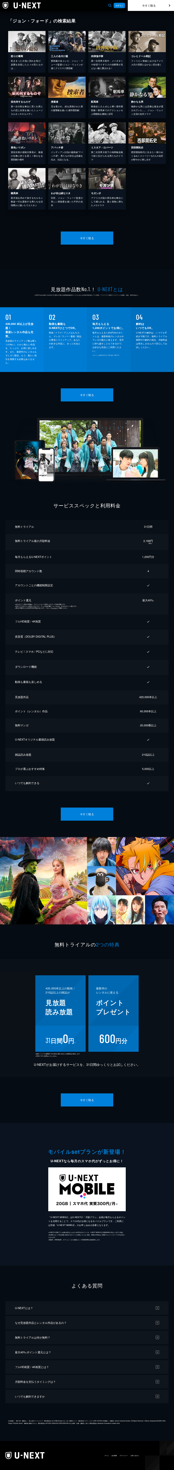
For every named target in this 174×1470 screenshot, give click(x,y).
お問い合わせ (134, 1455)
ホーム (107, 1455)
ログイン (119, 5)
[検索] (110, 5)
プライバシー (124, 1455)
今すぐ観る (149, 5)
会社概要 (114, 1455)
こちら (54, 608)
